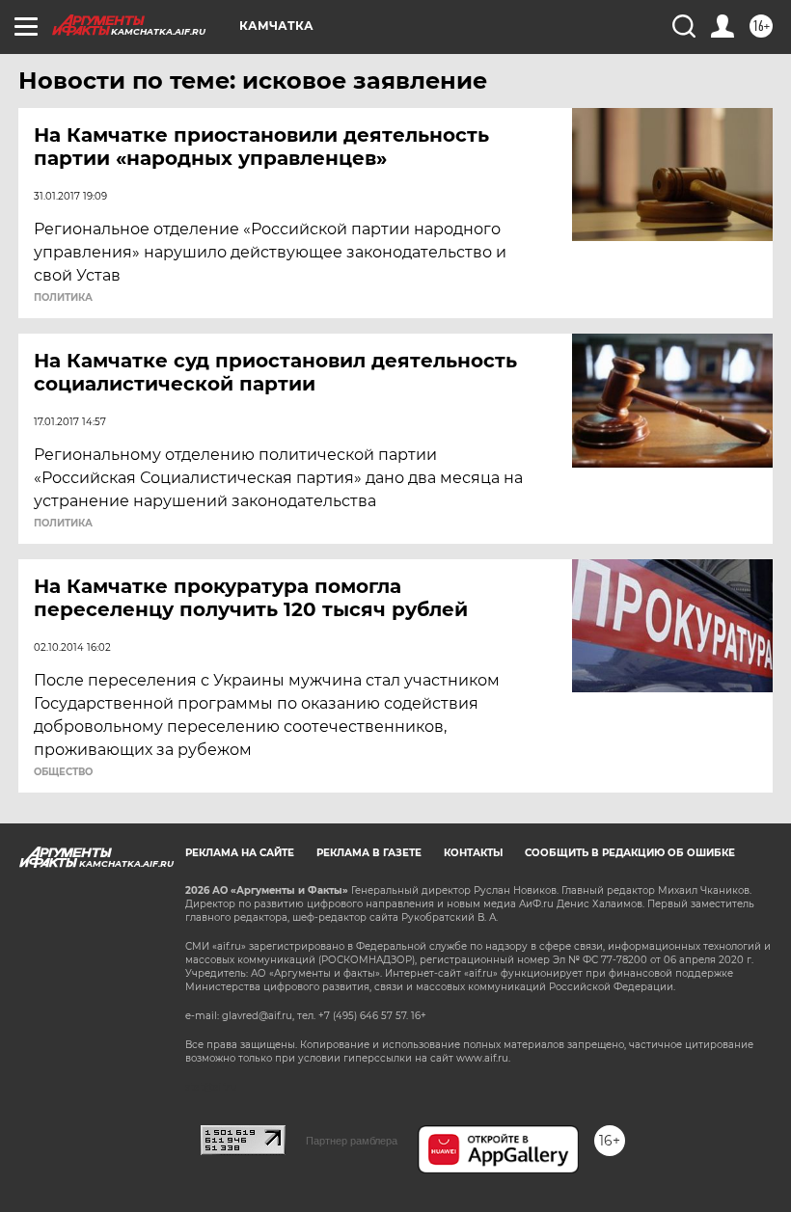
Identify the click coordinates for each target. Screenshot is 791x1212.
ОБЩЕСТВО (63, 772)
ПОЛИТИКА (63, 298)
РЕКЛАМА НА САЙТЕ (239, 853)
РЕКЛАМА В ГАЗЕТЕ (369, 853)
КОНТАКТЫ (473, 853)
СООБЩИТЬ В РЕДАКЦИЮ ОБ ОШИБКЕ (630, 853)
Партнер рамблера (351, 1140)
